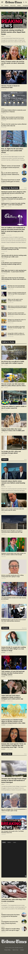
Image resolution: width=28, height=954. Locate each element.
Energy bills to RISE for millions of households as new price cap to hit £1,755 (16, 335)
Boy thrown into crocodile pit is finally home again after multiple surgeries (12, 362)
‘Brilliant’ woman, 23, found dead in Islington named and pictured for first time (10, 167)
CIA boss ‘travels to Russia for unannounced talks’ (10, 86)
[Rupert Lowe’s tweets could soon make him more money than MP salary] (14, 500)
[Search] (26, 2)
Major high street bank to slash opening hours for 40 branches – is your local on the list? (13, 271)
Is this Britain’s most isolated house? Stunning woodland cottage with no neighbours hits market (11, 264)
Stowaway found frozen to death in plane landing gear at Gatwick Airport (10, 181)
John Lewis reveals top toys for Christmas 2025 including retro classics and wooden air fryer (13, 279)
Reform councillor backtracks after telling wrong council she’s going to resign (12, 576)
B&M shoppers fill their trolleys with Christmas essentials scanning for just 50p (14, 248)
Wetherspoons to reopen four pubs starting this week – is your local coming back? (13, 204)
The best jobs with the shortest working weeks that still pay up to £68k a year (14, 256)
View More (24, 628)
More (25, 187)
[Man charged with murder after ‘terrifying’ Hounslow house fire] (14, 822)
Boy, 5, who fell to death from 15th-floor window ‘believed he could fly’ (10, 174)
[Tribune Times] (13, 2)
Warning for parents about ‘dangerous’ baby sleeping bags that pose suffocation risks (13, 192)
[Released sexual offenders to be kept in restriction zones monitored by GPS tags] (14, 522)
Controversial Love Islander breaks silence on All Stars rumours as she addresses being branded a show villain (13, 721)
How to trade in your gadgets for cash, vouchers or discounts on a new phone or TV (13, 198)
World (6, 5)
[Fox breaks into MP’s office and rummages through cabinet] (14, 443)
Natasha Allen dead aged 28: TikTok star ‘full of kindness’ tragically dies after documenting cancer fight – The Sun (13, 745)
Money (19, 5)
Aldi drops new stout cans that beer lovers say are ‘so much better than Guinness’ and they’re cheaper (16, 287)
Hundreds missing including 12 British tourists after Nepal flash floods (13, 32)
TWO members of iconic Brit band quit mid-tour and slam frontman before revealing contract (12, 673)
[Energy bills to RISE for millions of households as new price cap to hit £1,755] (3, 334)
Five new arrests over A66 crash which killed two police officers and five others (13, 384)
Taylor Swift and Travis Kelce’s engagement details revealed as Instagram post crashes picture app (12, 697)
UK (2, 5)
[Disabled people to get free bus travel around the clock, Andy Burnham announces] (14, 611)
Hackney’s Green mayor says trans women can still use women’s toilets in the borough (13, 554)
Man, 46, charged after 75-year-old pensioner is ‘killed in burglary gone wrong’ (13, 810)
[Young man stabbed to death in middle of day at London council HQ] (14, 398)
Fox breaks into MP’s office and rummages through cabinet (11, 452)
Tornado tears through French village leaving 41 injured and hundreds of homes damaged (13, 780)
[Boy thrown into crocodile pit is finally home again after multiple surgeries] (14, 353)
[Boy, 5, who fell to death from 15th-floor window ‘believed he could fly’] (24, 173)
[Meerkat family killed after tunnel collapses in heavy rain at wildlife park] (14, 420)
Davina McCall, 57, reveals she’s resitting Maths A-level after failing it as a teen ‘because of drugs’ (13, 648)
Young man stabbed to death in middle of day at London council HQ (13, 407)
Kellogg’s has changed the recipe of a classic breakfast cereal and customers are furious (17, 321)
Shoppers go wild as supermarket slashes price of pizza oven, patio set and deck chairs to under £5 (17, 314)
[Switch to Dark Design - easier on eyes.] (24, 2)
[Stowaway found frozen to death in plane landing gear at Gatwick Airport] (24, 180)
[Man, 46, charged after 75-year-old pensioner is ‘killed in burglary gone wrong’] (14, 801)
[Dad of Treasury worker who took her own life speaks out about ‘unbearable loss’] (14, 53)
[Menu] (2, 2)
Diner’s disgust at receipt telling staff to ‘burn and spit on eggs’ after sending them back (10, 930)
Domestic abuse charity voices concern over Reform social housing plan (13, 483)
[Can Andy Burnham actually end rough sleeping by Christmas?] (14, 589)
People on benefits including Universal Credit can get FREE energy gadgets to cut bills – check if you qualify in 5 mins (17, 294)
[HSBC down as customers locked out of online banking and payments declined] (3, 307)
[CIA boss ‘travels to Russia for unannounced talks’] (14, 77)
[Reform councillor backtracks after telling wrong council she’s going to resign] (14, 567)
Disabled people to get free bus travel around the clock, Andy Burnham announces (13, 620)
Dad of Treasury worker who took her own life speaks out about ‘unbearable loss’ (12, 63)
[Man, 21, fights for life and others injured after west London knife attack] (14, 138)
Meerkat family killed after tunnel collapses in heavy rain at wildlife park (13, 429)
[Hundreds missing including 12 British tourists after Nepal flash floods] (14, 20)
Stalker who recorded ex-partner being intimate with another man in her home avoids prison (12, 118)
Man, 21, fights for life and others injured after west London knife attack (12, 150)
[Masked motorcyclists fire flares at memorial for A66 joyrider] (24, 914)
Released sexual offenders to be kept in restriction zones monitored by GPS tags (11, 531)
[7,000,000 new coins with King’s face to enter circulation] (14, 889)
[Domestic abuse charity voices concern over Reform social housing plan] (14, 471)
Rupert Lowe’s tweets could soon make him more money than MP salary (12, 509)
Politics (12, 5)
